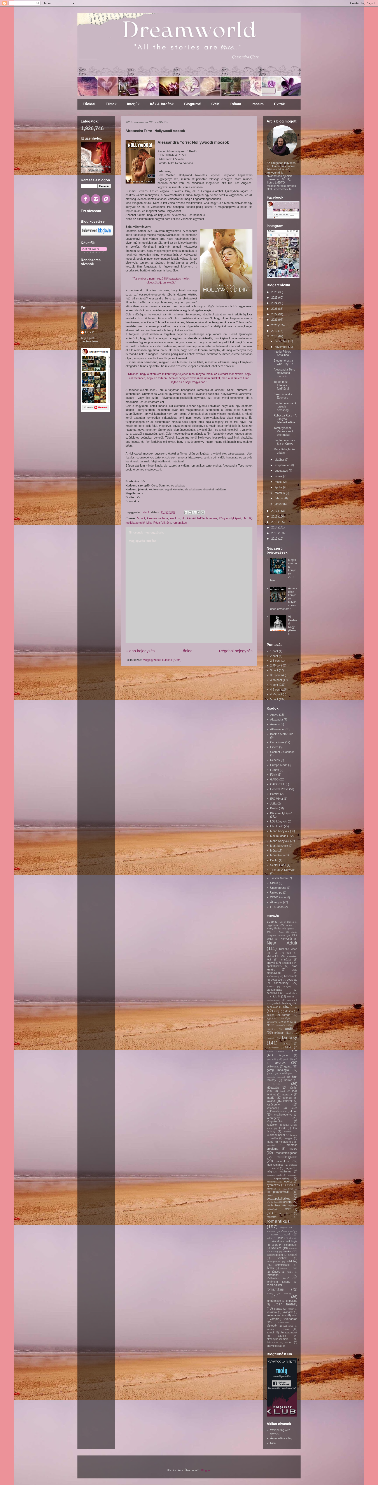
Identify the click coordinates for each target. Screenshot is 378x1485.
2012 (274, 538)
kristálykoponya (283, 1114)
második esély (274, 1175)
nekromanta (273, 1182)
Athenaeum (277, 729)
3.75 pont (276, 680)
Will (289, 953)
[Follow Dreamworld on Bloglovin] (97, 234)
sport (275, 1244)
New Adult (282, 942)
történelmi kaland (278, 1281)
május (279, 481)
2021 (274, 319)
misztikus (282, 1161)
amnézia (285, 959)
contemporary (273, 1000)
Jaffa (273, 803)
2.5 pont (275, 660)
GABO (274, 779)
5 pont (141, 518)
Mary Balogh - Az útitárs (285, 451)
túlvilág (287, 1293)
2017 (274, 510)
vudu (294, 1315)
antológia (287, 962)
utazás (278, 1308)
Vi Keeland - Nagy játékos (292, 625)
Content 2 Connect (282, 752)
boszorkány (281, 983)
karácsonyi (273, 1104)
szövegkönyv (273, 1261)
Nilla (273, 1443)
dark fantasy (283, 1003)
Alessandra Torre (157, 518)
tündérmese (274, 1300)
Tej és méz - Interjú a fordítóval (281, 385)
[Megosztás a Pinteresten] (202, 512)
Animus (275, 724)
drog (277, 1011)
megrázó (271, 1145)
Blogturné (192, 104)
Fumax (274, 769)
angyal (271, 962)
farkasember (273, 1047)
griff (295, 1059)
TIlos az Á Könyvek (282, 869)
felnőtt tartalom (275, 1051)
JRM (269, 932)
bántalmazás (274, 989)
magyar (288, 1138)
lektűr (286, 1125)
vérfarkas (291, 1319)
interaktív (287, 1094)
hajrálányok (286, 1073)
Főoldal (89, 104)
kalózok (287, 1101)
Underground (278, 887)
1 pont (274, 651)
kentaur (283, 1111)
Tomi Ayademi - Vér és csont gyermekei (283, 431)
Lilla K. (90, 332)
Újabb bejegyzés (140, 651)
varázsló (272, 1312)
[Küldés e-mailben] (186, 512)
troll (295, 1268)
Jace (281, 932)
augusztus (282, 470)
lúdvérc (293, 1135)
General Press (279, 789)
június (279, 476)
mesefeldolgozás (286, 1152)
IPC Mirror (276, 798)
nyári (290, 1185)
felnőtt (288, 1047)
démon (286, 1014)
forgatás (283, 1055)
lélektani (288, 1131)
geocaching (272, 1059)
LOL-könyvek (278, 821)
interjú (270, 1097)
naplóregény (281, 1178)
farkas (286, 1043)
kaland (271, 1101)
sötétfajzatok (282, 1264)
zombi (270, 1332)
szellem (276, 1248)
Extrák (279, 104)
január (279, 503)
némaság (271, 1189)
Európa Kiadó (278, 765)
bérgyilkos (273, 993)
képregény (273, 1118)
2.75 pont (276, 665)
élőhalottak (272, 1342)
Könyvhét (286, 938)
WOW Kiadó (278, 897)
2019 (274, 330)
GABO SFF (277, 784)
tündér (271, 1297)
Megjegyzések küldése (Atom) (162, 659)
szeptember (282, 465)
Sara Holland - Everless (283, 396)
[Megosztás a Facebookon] (198, 512)
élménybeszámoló (278, 1339)
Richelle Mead (288, 949)
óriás (288, 1342)
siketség (293, 1238)
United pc (276, 892)
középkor (272, 1124)
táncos (276, 1271)
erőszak (279, 1032)
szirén (287, 1251)
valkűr (291, 1309)
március (280, 493)
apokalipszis (274, 966)
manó (270, 1141)
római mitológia (289, 1231)
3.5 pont (275, 675)
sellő (280, 1238)
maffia (274, 1138)
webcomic (288, 1326)
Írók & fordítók (162, 104)
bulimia (270, 986)
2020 (274, 325)
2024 (274, 303)
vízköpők (272, 1325)
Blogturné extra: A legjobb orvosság (285, 407)
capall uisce (291, 993)
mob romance (275, 1164)
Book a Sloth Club (281, 734)
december (281, 341)
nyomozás (273, 1185)
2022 (274, 314)
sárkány (292, 1261)
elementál (287, 1021)
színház (282, 1258)
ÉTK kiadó (277, 907)
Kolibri (274, 808)
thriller (270, 1268)
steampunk (290, 1244)
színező (292, 1254)
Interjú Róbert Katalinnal (282, 353)
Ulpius (274, 883)
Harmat (274, 794)
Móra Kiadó (277, 855)
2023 (274, 308)
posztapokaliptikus (278, 1198)
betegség (276, 979)
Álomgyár (276, 902)
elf (268, 1024)
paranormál (290, 1188)
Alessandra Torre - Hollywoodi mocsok (285, 373)
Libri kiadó (276, 826)
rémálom (271, 1231)
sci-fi (287, 1234)
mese (293, 1148)
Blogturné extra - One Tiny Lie (284, 362)
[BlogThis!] (190, 512)
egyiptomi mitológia (278, 1018)
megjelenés (286, 1141)
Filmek (111, 104)
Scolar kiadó (278, 865)
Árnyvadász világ (281, 1438)
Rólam (235, 104)
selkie (269, 1238)
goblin (286, 1059)
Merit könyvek (279, 845)
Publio (274, 860)
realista (287, 1201)
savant (274, 1234)
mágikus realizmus (279, 1171)
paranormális (281, 1191)
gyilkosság (273, 1066)
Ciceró (274, 747)
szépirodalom (275, 1254)
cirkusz (290, 996)
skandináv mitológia (284, 1241)
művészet (292, 1175)
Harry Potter (274, 928)
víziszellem (283, 1322)
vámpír (274, 1319)
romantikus (180, 522)
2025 (274, 297)
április (279, 487)
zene (286, 1329)
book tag (292, 979)
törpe (290, 1272)
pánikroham (272, 1202)
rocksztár (272, 1217)
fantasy (289, 1037)
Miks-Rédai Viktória (158, 522)
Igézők (290, 928)
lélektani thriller (276, 1134)
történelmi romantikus (275, 1287)
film (294, 1051)
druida (289, 1011)
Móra (273, 850)
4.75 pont (276, 694)
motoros (293, 1165)
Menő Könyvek (279, 841)
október (280, 459)
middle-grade (287, 1157)
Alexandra (276, 719)
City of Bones (287, 922)
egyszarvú (272, 1022)
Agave (274, 714)
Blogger (205, 1470)
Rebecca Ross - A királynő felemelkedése (285, 419)
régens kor (286, 1227)
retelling (291, 1209)
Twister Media (279, 878)
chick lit (275, 996)
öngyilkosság (274, 1345)
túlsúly (270, 1293)
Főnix (273, 774)
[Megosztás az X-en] (194, 512)
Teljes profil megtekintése (89, 339)
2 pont (274, 656)
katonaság (273, 1108)
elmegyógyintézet (284, 1025)
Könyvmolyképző (230, 518)
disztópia (290, 1007)
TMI (275, 953)
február (279, 498)
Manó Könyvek (279, 831)
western (271, 1329)
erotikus (175, 518)
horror (288, 1080)
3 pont (274, 670)
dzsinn (271, 1014)
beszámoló (290, 976)
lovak (282, 1128)
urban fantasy (285, 1304)
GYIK (215, 104)
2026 (274, 292)
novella (287, 1181)
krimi (294, 1111)
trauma (283, 1268)
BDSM (270, 921)
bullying (287, 986)
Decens (275, 760)
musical (274, 1168)
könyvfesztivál (275, 1121)
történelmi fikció (278, 1278)
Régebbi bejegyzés (235, 651)
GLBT (289, 925)
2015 (274, 522)
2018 (274, 336)
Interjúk (133, 104)
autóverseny (273, 976)
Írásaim (258, 104)
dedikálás (272, 1007)
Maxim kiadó (278, 836)
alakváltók (273, 956)
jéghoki (287, 1097)
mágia (288, 1168)
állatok (282, 1335)
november (281, 346)
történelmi (273, 1275)
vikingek (288, 1312)
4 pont (274, 684)
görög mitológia (278, 1070)
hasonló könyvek (276, 1077)
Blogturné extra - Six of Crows (284, 442)
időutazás (273, 1087)
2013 (274, 533)
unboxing (291, 1300)
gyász (288, 1066)
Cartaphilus (277, 742)
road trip (283, 1213)
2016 (274, 516)
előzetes (271, 1029)
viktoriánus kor (276, 1315)
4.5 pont (275, 689)
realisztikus (273, 1205)
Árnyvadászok (288, 1332)
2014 (274, 527)
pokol (270, 1195)
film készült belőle (193, 518)
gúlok (269, 1073)
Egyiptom (272, 925)
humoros (211, 518)
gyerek (280, 1062)
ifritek (282, 1091)
